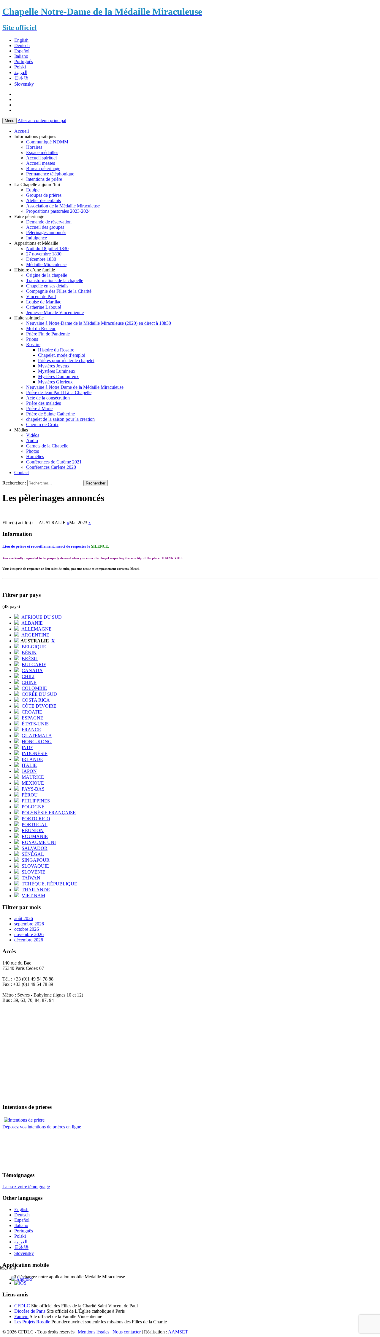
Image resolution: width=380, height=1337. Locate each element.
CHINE (29, 682)
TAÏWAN (31, 877)
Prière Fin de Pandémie (48, 333)
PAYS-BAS (33, 788)
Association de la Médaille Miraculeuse (63, 205)
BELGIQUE (34, 646)
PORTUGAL (35, 824)
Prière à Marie (39, 408)
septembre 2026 (29, 923)
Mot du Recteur (41, 328)
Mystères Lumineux (56, 371)
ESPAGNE (32, 717)
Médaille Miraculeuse (46, 264)
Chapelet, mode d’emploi (61, 355)
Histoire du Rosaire (56, 349)
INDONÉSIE (35, 753)
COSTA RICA (36, 700)
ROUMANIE (35, 836)
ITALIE (29, 765)
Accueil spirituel (41, 157)
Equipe (32, 189)
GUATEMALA (37, 735)
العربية (20, 72)
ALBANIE (32, 623)
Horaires (34, 147)
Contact (21, 472)
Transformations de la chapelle (54, 280)
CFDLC (22, 1305)
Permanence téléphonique (50, 173)
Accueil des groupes (45, 227)
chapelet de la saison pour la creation (60, 419)
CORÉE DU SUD (39, 694)
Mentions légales (93, 1331)
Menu (9, 121)
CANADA (32, 670)
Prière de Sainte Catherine (50, 413)
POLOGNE (33, 806)
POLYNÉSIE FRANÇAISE (49, 812)
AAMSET (178, 1331)
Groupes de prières (43, 195)
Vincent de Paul (41, 296)
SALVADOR (35, 848)
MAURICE (33, 777)
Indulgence (36, 237)
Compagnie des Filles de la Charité (58, 291)
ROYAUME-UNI (39, 842)
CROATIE (32, 711)
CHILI (28, 676)
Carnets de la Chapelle (47, 445)
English (21, 40)
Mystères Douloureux (58, 376)
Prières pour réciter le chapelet (66, 360)
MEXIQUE (33, 783)
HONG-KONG (37, 741)
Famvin (21, 1316)
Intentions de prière (44, 179)
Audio (32, 440)
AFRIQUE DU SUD (41, 617)
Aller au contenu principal (42, 120)
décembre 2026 (28, 939)
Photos (32, 451)
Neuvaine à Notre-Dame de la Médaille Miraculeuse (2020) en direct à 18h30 (98, 323)
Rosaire (33, 344)
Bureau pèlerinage (43, 168)
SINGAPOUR (36, 860)
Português (23, 61)
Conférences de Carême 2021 (54, 461)
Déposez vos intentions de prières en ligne (41, 1126)
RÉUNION (33, 830)
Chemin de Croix (42, 424)
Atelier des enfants (43, 200)
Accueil (21, 131)
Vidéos (32, 435)
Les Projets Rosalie (32, 1321)
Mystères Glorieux (55, 381)
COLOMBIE (34, 688)
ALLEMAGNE (36, 628)
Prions (32, 339)
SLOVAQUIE (35, 866)
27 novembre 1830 (43, 253)
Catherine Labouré (43, 307)
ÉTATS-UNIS (35, 723)
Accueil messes (40, 163)
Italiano (21, 56)
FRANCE (31, 729)
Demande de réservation (49, 221)
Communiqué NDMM (47, 141)
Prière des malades (43, 403)
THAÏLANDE (36, 889)
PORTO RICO (36, 818)
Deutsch (22, 45)
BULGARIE (34, 664)
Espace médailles (42, 152)
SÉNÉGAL (33, 854)
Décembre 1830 (41, 259)
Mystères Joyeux (53, 365)
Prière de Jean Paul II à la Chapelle (58, 392)
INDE (27, 747)
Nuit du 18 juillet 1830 (47, 248)
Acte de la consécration (48, 397)
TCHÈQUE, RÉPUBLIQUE (49, 883)
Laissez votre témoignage (26, 1186)
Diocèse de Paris (29, 1311)
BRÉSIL (30, 658)
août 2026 (23, 918)
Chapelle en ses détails (47, 285)
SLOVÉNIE (33, 871)
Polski (20, 66)
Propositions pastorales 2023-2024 (58, 211)
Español (21, 50)
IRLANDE (32, 759)
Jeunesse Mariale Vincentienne (55, 312)
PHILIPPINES (36, 800)
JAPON (29, 771)
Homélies (35, 456)
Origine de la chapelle (46, 275)
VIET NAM (33, 895)
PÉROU (30, 794)
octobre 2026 (26, 929)
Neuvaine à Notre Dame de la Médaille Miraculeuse (75, 387)
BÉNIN (29, 652)
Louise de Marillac (43, 301)
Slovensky (24, 84)
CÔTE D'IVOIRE (39, 706)
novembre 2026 (29, 934)
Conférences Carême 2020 (51, 467)
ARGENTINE (35, 634)
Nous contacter (127, 1331)
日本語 (21, 78)
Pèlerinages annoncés (46, 232)
